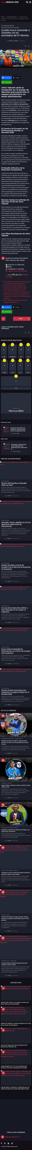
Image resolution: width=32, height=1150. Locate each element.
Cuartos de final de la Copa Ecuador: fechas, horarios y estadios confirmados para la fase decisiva (15, 918)
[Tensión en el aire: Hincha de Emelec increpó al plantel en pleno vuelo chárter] (16, 857)
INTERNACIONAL (5, 960)
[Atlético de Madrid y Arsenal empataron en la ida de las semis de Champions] (16, 1014)
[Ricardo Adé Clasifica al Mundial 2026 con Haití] (16, 470)
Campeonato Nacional (7, 738)
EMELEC (16, 827)
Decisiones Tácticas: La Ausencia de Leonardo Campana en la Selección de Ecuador (17, 296)
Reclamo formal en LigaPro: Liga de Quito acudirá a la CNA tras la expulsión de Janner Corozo (15, 742)
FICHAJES (3, 783)
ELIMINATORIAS (7, 26)
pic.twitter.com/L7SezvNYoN (16, 271)
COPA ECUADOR (5, 914)
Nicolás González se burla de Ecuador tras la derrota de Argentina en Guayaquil (16, 567)
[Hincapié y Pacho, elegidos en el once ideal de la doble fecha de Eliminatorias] (16, 510)
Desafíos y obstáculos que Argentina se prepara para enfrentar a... (19, 447)
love (12, 372)
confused (12, 356)
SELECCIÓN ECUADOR (10, 28)
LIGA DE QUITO (18, 738)
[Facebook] (1, 1143)
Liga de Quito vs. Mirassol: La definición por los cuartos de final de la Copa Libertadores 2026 (15, 1088)
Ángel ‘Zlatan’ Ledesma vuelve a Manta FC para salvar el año (15, 786)
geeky (4, 372)
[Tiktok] (12, 1143)
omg (28, 372)
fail (21, 356)
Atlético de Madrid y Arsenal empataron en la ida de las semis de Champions (16, 1024)
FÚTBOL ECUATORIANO (7, 827)
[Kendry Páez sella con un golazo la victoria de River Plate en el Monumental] (16, 993)
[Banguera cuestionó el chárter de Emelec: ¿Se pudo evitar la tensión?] (16, 814)
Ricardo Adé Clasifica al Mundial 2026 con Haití (14, 484)
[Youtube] (8, 1143)
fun (28, 356)
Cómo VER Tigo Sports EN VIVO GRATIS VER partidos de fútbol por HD (14, 1046)
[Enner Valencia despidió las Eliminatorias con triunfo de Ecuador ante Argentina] (16, 636)
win (16, 388)
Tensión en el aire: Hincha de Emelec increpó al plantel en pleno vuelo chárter (15, 873)
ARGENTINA (13, 960)
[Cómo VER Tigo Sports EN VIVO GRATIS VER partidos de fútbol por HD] (16, 1035)
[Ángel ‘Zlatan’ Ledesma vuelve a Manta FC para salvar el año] (16, 770)
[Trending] (3, 716)
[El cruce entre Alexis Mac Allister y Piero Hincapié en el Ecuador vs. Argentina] (16, 595)
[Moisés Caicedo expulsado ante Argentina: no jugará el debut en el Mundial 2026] (16, 677)
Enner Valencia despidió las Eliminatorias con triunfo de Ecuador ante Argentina (15, 651)
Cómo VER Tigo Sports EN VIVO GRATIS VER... (9, 1114)
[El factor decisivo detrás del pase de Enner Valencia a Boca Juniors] (16, 947)
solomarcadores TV (12, 1137)
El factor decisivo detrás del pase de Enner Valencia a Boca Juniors (14, 964)
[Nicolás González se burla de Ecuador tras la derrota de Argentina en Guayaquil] (16, 552)
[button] (27, 2)
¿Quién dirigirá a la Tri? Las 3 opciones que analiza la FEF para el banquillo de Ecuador (14, 1067)
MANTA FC (9, 783)
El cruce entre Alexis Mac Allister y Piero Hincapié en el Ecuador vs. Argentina (14, 610)
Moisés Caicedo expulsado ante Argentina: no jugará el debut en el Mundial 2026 (15, 692)
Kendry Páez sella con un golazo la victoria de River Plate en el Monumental (15, 1003)
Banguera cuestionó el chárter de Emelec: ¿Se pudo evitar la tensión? (15, 830)
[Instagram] (4, 1143)
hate (4, 356)
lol (20, 372)
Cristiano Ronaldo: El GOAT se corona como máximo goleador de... (18, 429)
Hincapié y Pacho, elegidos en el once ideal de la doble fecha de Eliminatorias (16, 524)
